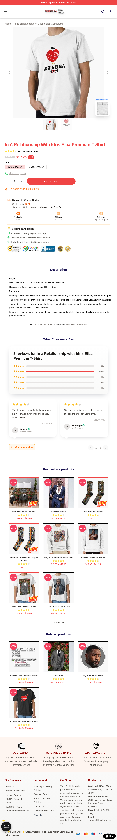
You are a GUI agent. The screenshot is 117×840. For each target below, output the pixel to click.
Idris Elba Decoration (25, 24)
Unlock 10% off (6, 826)
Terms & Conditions (15, 790)
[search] (103, 11)
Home (8, 24)
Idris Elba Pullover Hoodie (93, 557)
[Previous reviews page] (91, 447)
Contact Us (39, 806)
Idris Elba (58, 675)
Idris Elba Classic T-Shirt (24, 606)
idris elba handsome (93, 511)
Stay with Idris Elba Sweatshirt (58, 557)
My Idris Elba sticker (93, 675)
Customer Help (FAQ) (44, 810)
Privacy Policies (13, 795)
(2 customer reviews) (28, 151)
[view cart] (111, 11)
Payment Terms (41, 794)
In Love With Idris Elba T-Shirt (24, 721)
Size (7, 162)
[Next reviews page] (105, 447)
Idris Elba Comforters (51, 24)
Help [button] (111, 836)
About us (10, 786)
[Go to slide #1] (50, 124)
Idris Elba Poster (58, 511)
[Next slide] (107, 72)
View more (58, 622)
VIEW (24, 505)
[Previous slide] (9, 72)
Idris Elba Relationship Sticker (24, 675)
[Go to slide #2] (66, 124)
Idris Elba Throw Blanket (24, 511)
